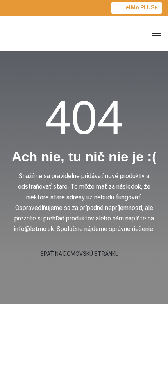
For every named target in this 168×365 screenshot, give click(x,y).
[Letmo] (32, 33)
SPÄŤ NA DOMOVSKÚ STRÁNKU (80, 254)
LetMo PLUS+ (140, 7)
